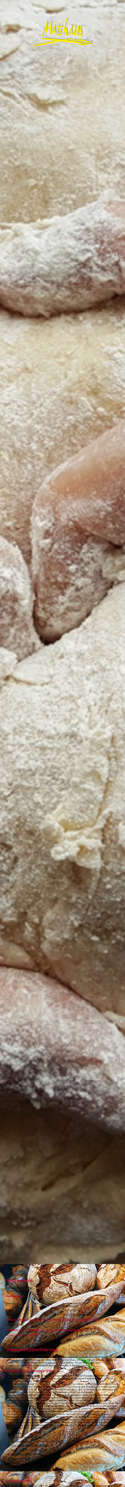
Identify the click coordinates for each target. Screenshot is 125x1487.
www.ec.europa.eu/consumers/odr (22, 1335)
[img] (62, 632)
